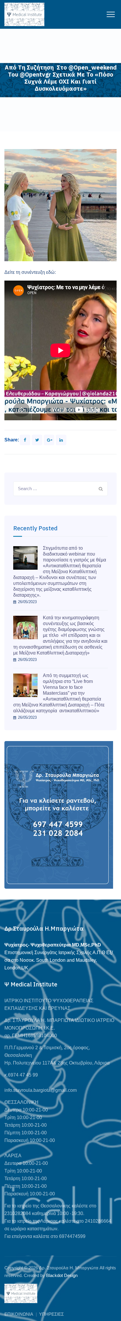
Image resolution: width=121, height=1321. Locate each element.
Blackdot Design (62, 1275)
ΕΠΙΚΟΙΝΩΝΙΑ (18, 1314)
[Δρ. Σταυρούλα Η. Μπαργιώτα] (24, 14)
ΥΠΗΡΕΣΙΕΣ (51, 1314)
